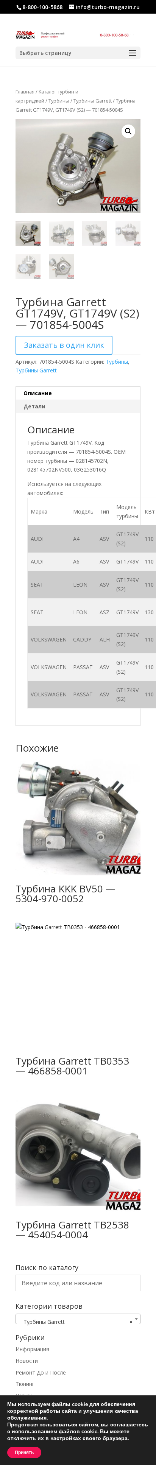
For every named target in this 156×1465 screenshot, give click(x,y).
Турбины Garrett (92, 100)
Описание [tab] (37, 393)
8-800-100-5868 (42, 7)
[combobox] (78, 1319)
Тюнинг (25, 1383)
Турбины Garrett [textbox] (76, 1321)
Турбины (58, 100)
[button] (128, 131)
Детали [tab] (34, 406)
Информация (32, 1349)
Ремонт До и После (41, 1372)
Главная (25, 91)
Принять (24, 1452)
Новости (27, 1360)
